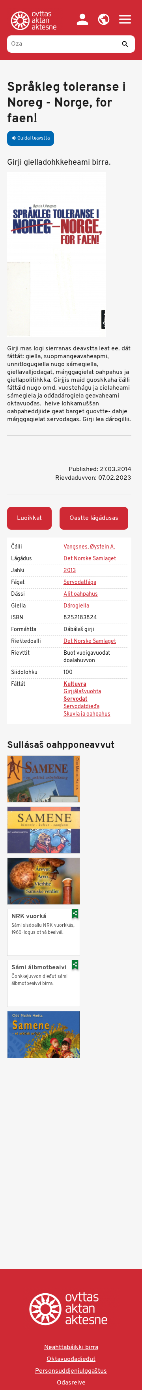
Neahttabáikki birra (71, 1347)
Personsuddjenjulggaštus (71, 1371)
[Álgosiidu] (35, 20)
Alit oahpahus (81, 594)
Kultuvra (75, 684)
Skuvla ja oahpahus (87, 714)
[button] (104, 19)
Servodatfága (80, 582)
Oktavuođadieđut (71, 1359)
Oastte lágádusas (93, 518)
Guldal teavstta (30, 138)
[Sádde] (125, 44)
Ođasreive (71, 1383)
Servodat (76, 699)
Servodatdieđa (81, 707)
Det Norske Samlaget (90, 559)
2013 (70, 570)
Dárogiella (76, 606)
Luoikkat (29, 518)
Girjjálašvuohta (82, 692)
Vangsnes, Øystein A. (89, 547)
